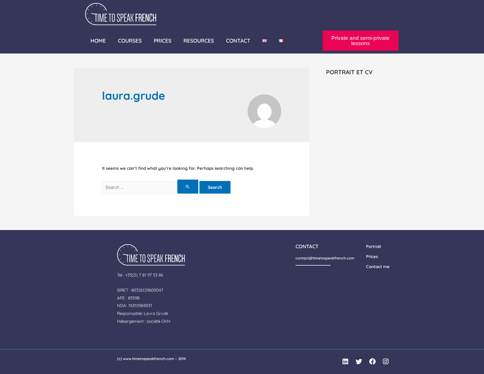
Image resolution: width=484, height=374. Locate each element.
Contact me (378, 266)
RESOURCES (198, 40)
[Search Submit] (188, 187)
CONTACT (238, 40)
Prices (372, 256)
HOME (98, 40)
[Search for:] (150, 187)
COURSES (130, 40)
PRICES (162, 40)
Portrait (373, 246)
